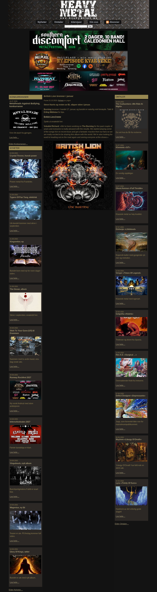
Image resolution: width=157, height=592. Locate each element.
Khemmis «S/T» (123, 147)
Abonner (114, 22)
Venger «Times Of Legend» (128, 273)
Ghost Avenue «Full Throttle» (129, 188)
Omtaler (58, 22)
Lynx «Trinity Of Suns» (126, 483)
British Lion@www (52, 117)
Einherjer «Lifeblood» (126, 229)
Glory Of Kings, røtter (19, 552)
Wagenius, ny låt (17, 508)
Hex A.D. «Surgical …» (126, 355)
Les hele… (14, 137)
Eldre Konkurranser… (18, 144)
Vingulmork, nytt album (20, 463)
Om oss (94, 22)
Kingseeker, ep (17, 242)
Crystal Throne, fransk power (23, 156)
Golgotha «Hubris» (124, 314)
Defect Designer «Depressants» (130, 396)
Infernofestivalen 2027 (20, 422)
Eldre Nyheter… (16, 590)
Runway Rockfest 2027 (20, 377)
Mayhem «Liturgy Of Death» (129, 439)
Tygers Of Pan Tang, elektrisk (23, 197)
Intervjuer (76, 22)
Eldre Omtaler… (122, 524)
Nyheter (42, 22)
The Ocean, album (18, 289)
